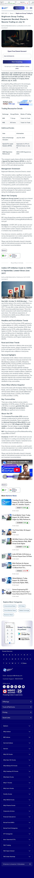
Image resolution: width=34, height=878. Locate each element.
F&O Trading (7, 845)
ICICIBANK (21, 522)
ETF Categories (8, 834)
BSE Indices (6, 737)
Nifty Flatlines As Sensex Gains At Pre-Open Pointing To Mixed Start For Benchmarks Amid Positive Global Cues (21, 565)
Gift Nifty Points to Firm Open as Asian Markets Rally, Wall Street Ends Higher (22, 541)
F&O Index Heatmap (9, 856)
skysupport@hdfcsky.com (14, 675)
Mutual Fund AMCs (8, 822)
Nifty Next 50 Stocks (9, 760)
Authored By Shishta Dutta (8, 25)
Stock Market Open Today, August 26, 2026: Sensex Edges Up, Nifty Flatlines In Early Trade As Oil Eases (21, 517)
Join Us (5, 256)
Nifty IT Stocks (7, 782)
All (3, 654)
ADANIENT (21, 546)
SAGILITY (21, 507)
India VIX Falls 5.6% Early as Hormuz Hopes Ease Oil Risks (22, 555)
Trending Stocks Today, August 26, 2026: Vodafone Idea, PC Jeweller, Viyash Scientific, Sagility (21, 502)
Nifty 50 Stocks (8, 754)
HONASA (21, 571)
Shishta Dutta (12, 277)
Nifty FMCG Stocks (8, 799)
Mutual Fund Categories (10, 828)
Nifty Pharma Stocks (9, 805)
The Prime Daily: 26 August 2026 (21, 531)
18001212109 (19, 679)
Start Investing (17, 62)
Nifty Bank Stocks (8, 777)
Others (24, 663)
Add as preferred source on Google (14, 256)
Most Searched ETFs (9, 839)
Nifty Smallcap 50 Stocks (10, 771)
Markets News (11, 496)
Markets (4, 250)
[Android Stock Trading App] (24, 634)
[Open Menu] (31, 8)
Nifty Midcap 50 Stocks (10, 765)
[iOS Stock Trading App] (24, 639)
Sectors (5, 748)
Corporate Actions (9, 811)
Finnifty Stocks (7, 794)
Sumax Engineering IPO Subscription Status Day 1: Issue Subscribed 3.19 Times (21, 592)
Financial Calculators (9, 817)
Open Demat (19, 8)
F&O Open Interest (9, 851)
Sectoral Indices (8, 743)
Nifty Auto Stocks (8, 788)
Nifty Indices (7, 731)
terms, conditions (20, 66)
